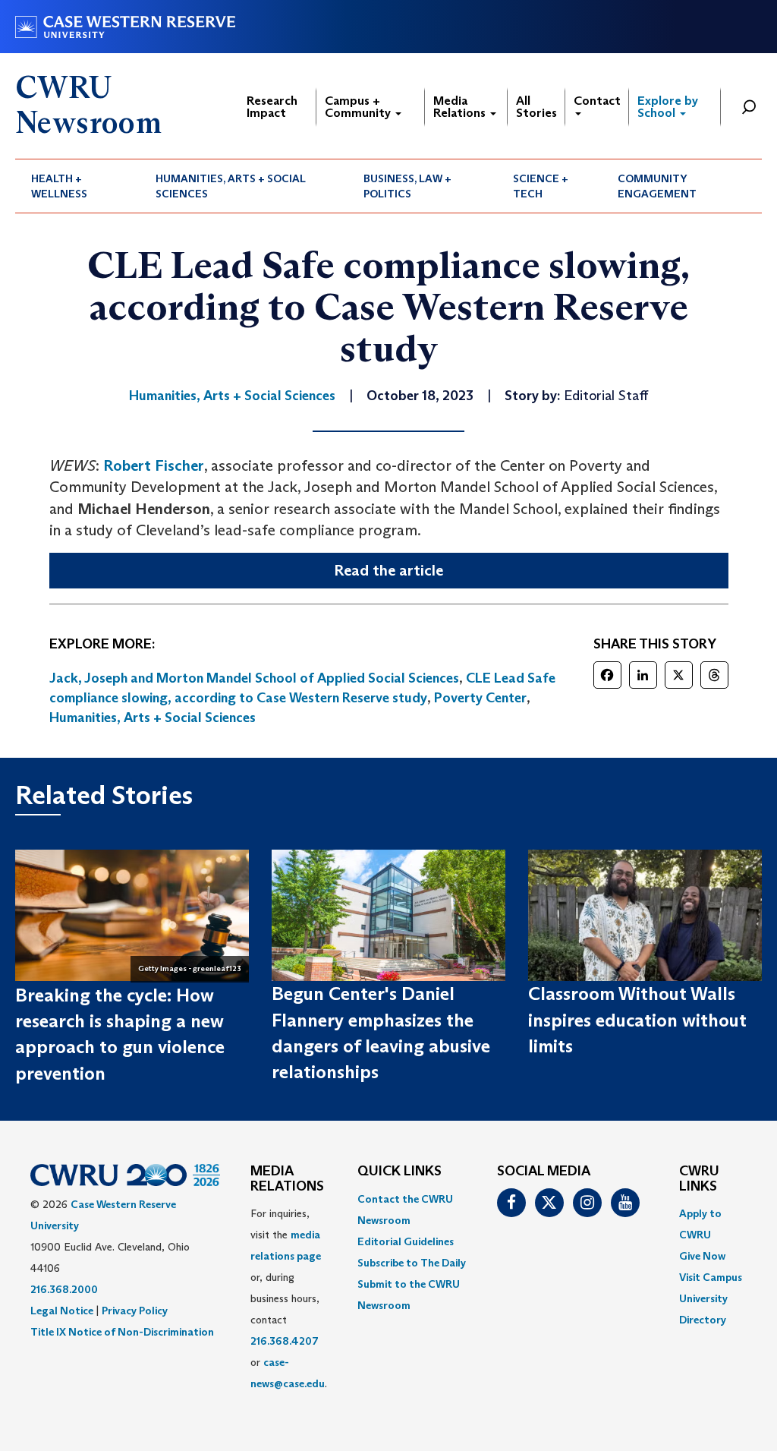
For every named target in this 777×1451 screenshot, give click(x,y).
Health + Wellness (59, 186)
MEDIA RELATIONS (287, 1179)
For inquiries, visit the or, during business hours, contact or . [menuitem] (288, 1298)
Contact (597, 100)
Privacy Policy (135, 1310)
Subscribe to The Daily (411, 1263)
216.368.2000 (64, 1289)
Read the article (388, 570)
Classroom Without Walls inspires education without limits (637, 1020)
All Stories (536, 106)
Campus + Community (359, 106)
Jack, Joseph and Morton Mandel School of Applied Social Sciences (254, 678)
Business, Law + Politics (407, 186)
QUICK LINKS (399, 1171)
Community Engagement (657, 186)
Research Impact (272, 106)
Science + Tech (540, 186)
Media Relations (461, 106)
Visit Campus (710, 1277)
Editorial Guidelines (405, 1241)
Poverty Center (480, 697)
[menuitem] (77, 186)
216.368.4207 (284, 1341)
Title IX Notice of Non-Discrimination (122, 1332)
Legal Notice (61, 1310)
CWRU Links (699, 1179)
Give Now (702, 1256)
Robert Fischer (153, 465)
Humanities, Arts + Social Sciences (231, 186)
